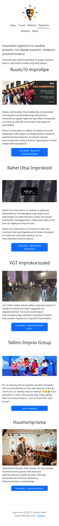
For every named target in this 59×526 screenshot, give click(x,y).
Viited (35, 30)
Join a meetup (29, 408)
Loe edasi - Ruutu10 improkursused (29, 152)
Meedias (25, 30)
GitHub (41, 515)
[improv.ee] (29, 12)
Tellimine (31, 25)
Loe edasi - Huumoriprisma (29, 488)
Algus (13, 25)
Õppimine (44, 25)
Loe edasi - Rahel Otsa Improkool (29, 247)
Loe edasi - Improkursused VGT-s (29, 327)
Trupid (21, 25)
